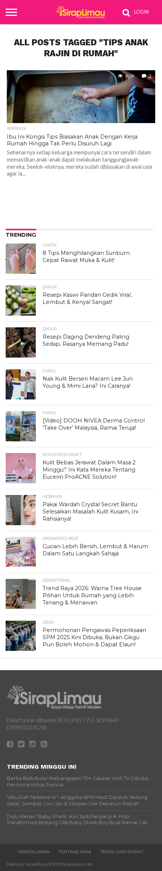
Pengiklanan (34, 851)
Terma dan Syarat (122, 851)
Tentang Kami (74, 851)
